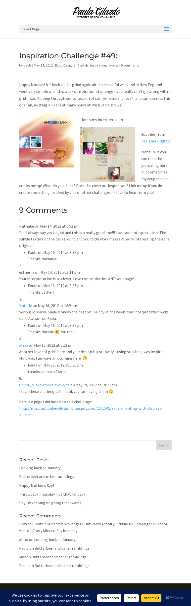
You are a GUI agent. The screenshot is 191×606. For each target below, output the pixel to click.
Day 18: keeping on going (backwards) (51, 502)
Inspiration (98, 65)
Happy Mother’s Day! (36, 485)
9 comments (130, 65)
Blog (58, 65)
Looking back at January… (41, 467)
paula (28, 65)
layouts (113, 65)
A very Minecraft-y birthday (54, 530)
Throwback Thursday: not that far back (52, 494)
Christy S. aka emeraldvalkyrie (44, 384)
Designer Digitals (76, 65)
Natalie (25, 305)
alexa (23, 345)
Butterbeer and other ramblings (46, 476)
